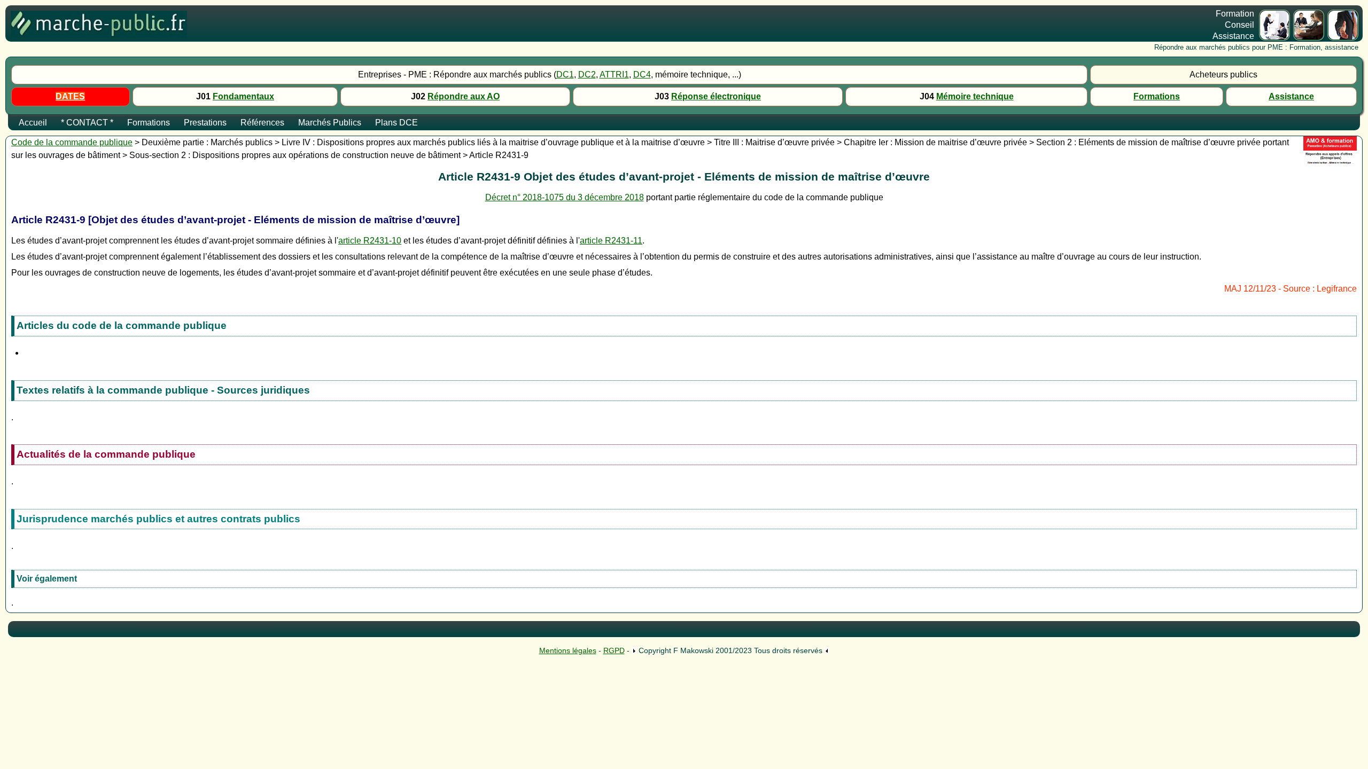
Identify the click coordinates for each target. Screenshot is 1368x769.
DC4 (642, 74)
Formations (1156, 96)
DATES (70, 96)
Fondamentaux (243, 96)
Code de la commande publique (72, 142)
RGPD (614, 650)
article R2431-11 (611, 240)
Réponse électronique (716, 96)
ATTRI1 (614, 74)
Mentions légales (567, 650)
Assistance (1291, 96)
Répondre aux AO (464, 96)
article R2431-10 (369, 240)
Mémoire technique (975, 96)
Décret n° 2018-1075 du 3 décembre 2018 (564, 197)
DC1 (565, 74)
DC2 (587, 74)
